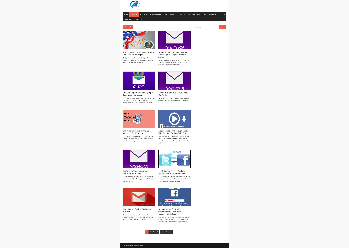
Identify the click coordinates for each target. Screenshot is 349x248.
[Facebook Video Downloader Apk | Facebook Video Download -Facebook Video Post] (174, 118)
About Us (127, 19)
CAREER (180, 14)
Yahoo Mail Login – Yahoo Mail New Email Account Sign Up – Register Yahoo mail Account (173, 54)
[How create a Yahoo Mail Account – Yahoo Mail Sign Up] (174, 80)
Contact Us (138, 19)
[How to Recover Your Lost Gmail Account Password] (139, 197)
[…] (145, 62)
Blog (165, 14)
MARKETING (213, 14)
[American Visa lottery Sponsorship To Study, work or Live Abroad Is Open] (139, 40)
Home (126, 14)
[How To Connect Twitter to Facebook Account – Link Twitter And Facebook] (174, 159)
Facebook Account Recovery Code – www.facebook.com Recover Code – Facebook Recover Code (171, 211)
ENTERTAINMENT (155, 14)
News (204, 14)
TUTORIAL (134, 14)
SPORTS (172, 14)
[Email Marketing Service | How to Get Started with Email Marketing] (139, 118)
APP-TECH (143, 14)
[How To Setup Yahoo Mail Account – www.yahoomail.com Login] (139, 159)
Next (167, 232)
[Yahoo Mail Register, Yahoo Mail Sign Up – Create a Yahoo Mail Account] (139, 80)
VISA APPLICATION (194, 14)
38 (162, 232)
